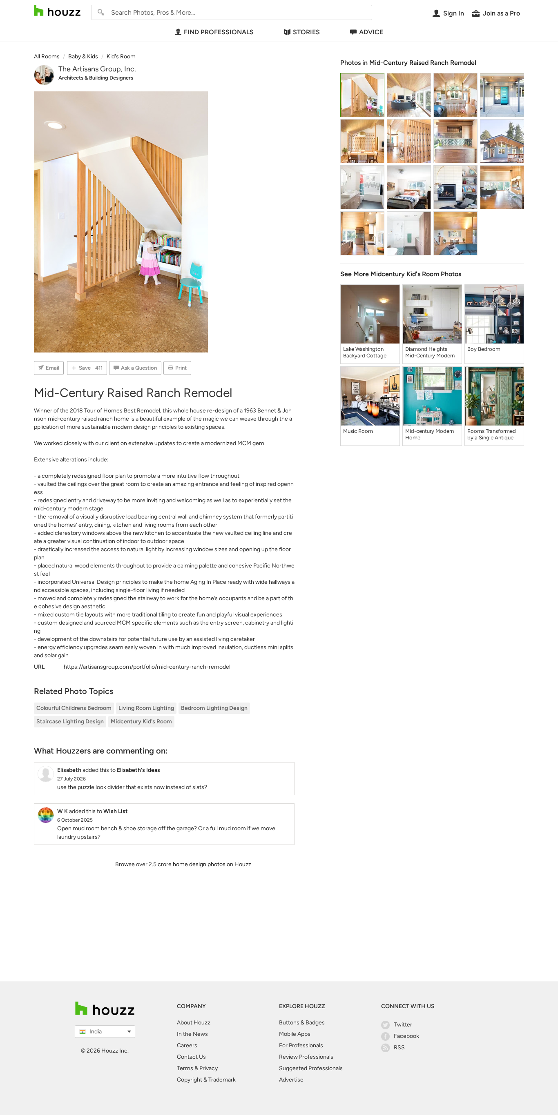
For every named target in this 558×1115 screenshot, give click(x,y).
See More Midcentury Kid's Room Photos (400, 274)
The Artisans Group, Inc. (97, 68)
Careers (187, 1045)
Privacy (208, 1068)
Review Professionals (306, 1056)
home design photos (199, 864)
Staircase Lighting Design (70, 721)
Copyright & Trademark (206, 1079)
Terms (185, 1068)
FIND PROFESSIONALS (219, 32)
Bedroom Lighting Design (214, 708)
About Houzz (193, 1022)
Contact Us (191, 1056)
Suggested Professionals (311, 1068)
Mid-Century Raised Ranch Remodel (422, 63)
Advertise (291, 1079)
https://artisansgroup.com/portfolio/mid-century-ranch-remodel (147, 666)
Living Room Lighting (146, 708)
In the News (192, 1034)
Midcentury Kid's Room (141, 721)
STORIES (306, 32)
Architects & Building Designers (95, 78)
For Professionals (301, 1045)
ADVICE (371, 32)
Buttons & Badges (302, 1022)
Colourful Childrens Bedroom (74, 708)
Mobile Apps (294, 1034)
